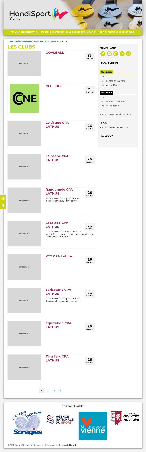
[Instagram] (115, 53)
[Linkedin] (122, 53)
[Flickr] (109, 53)
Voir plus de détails (110, 85)
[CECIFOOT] (24, 98)
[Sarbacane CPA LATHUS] (24, 300)
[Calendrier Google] (128, 53)
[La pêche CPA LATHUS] (24, 166)
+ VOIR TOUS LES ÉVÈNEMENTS (115, 114)
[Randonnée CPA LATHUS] (24, 200)
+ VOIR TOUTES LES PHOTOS (114, 127)
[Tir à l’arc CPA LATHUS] (24, 367)
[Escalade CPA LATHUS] (24, 233)
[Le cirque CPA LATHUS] (24, 133)
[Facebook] (103, 53)
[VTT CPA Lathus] (24, 266)
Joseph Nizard (69, 445)
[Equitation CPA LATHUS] (24, 333)
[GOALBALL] (24, 63)
